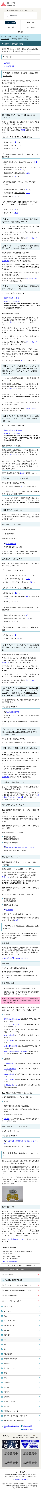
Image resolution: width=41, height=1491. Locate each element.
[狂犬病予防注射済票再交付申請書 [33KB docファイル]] (5, 1141)
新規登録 (15, 73)
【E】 (16, 213)
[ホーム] (9, 4)
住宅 (5, 1373)
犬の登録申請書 (11, 544)
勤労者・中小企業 (9, 1401)
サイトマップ (27, 1426)
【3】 (28, 173)
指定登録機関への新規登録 (13, 430)
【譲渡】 (23, 130)
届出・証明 (7, 1311)
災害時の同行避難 (11, 1295)
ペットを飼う (5, 39)
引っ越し (24, 73)
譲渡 (31, 73)
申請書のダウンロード (11, 1411)
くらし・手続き (10, 22)
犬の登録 (7, 63)
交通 (5, 1378)
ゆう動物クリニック (10, 1085)
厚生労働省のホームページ (17, 1239)
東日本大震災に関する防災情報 (14, 1420)
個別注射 (29, 926)
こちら (22, 360)
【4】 (28, 193)
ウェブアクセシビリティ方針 (11, 1426)
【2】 (16, 142)
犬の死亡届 (9, 910)
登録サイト (5, 261)
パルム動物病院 (9, 1074)
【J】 (18, 638)
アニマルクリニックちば (12, 1019)
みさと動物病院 (9, 1079)
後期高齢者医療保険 (10, 1359)
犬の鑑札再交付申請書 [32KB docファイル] (20, 847)
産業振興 (7, 1397)
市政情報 (20, 32)
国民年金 (7, 1363)
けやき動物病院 (9, 1040)
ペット (29, 36)
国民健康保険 (8, 1354)
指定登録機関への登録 (11, 298)
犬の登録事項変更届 (12, 712)
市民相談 (7, 1387)
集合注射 (20, 926)
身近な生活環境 (9, 1325)
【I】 (7, 598)
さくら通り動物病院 (10, 1046)
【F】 (18, 145)
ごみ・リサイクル (9, 1321)
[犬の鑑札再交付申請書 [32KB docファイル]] (5, 847)
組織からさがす (28, 1429)
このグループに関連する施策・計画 (15, 1416)
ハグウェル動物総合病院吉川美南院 (16, 1051)
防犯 (5, 1349)
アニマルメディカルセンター (13, 1024)
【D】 (15, 209)
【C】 (27, 189)
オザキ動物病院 (9, 1035)
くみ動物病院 (8, 1063)
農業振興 (7, 1406)
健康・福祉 (30, 22)
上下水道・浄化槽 (9, 1368)
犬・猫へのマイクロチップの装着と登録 (18, 1285)
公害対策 (7, 1335)
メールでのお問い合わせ (10, 1261)
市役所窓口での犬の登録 (12, 301)
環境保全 (7, 1330)
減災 (5, 1344)
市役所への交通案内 (21, 1480)
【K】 (31, 582)
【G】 (15, 148)
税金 (5, 1316)
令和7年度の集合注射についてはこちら (15, 958)
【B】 (21, 170)
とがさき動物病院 (10, 1069)
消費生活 (7, 1392)
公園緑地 (7, 1382)
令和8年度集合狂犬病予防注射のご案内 (18, 1290)
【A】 (36, 162)
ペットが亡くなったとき (13, 1301)
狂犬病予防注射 (9, 66)
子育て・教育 (10, 27)
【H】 (27, 615)
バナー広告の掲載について (25, 1435)
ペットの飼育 (9, 1275)
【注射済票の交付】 (32, 238)
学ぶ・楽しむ (31, 27)
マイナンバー (8, 1306)
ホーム (10, 36)
